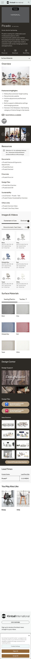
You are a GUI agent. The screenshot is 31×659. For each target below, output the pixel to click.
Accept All (15, 655)
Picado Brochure (7, 167)
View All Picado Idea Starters (17, 462)
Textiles (22, 299)
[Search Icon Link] (28, 2)
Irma (18, 510)
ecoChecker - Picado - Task (11, 195)
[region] (15, 646)
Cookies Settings (15, 646)
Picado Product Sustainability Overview (14, 198)
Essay (4, 510)
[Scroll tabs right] (28, 221)
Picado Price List (7, 177)
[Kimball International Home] (15, 2)
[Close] (29, 635)
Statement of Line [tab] (10, 221)
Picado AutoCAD (7, 187)
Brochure (15, 53)
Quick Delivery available (13, 115)
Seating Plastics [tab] (9, 299)
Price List (4, 53)
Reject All (15, 651)
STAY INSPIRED (15, 622)
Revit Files (26, 53)
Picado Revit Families (9, 185)
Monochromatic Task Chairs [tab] (12, 227)
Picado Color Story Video (10, 208)
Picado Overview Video (9, 206)
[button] (8, 236)
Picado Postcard (7, 169)
